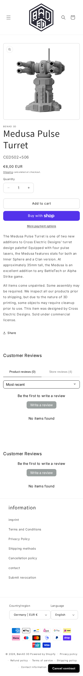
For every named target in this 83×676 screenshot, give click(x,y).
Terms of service (42, 660)
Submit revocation (22, 577)
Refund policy (19, 660)
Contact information (34, 667)
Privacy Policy (19, 539)
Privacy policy (68, 654)
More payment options (41, 226)
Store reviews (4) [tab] (60, 371)
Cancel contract (63, 668)
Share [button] (11, 333)
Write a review (41, 405)
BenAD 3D (23, 653)
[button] (8, 17)
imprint (14, 519)
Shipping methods (22, 548)
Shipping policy (67, 660)
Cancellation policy (23, 558)
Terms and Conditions (25, 529)
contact (14, 568)
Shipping (8, 172)
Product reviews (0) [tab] (22, 371)
